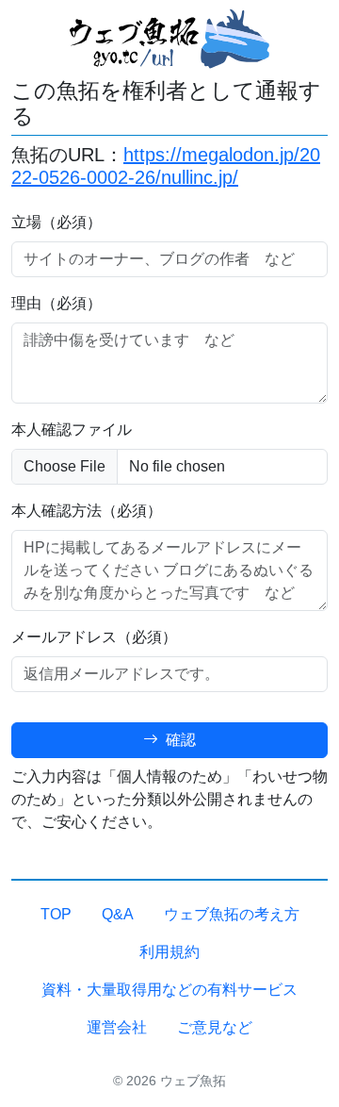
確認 (179, 740)
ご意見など (214, 1027)
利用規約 (169, 952)
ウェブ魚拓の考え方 (231, 914)
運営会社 (117, 1027)
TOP (56, 914)
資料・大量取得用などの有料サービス (169, 990)
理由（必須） (56, 303)
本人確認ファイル (71, 429)
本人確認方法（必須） (86, 511)
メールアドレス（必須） (94, 637)
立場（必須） (56, 222)
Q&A (118, 914)
